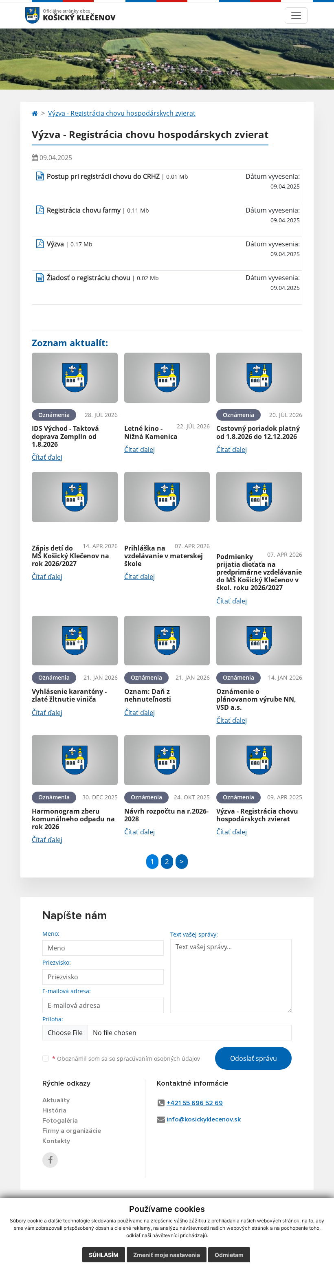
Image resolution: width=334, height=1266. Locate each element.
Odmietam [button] (229, 1254)
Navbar (40, 15)
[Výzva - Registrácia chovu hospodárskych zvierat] (259, 760)
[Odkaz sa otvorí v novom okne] (50, 1160)
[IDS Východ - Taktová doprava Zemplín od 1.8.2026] (75, 378)
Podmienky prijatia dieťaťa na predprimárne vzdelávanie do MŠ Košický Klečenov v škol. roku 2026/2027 (259, 572)
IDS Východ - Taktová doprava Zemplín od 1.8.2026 (65, 436)
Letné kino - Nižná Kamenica (151, 432)
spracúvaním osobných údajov (158, 1058)
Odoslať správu (253, 1058)
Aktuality (56, 1100)
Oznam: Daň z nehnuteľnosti (147, 695)
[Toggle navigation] (296, 15)
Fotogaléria (60, 1120)
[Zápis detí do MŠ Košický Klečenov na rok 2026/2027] (75, 497)
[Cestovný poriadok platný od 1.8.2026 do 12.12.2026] (259, 378)
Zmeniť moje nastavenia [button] (166, 1254)
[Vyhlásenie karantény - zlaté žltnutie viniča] (75, 641)
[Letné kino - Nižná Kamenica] (167, 378)
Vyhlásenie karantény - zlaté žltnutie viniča (69, 695)
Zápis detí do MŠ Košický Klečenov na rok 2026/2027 (70, 556)
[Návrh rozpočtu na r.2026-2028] (167, 760)
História (54, 1110)
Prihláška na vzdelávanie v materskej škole (163, 556)
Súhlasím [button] (104, 1254)
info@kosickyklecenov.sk (204, 1119)
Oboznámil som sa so (126, 1058)
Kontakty (56, 1141)
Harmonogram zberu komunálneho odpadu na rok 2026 (73, 819)
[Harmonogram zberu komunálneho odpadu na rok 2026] (75, 760)
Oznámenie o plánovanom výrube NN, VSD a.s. (256, 699)
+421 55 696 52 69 (195, 1103)
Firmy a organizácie (71, 1131)
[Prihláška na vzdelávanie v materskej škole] (167, 497)
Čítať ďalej (47, 457)
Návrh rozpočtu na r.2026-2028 (166, 815)
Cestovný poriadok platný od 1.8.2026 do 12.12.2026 (258, 432)
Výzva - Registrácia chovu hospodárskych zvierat (122, 113)
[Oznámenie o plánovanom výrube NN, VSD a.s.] (259, 641)
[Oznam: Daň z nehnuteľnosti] (167, 641)
